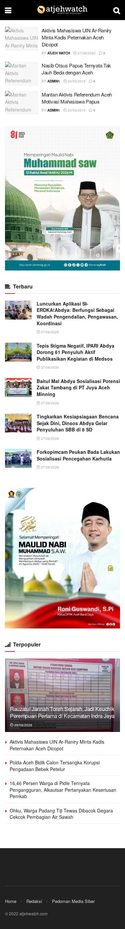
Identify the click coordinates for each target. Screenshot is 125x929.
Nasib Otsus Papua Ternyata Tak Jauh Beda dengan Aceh (76, 69)
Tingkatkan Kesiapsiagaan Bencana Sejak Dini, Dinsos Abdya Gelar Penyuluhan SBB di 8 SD (78, 423)
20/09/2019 (76, 81)
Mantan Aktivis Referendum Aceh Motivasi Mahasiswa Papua (77, 98)
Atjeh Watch (58, 53)
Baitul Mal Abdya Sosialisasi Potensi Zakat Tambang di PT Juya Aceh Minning (78, 387)
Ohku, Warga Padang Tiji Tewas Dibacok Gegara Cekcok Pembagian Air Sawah (61, 813)
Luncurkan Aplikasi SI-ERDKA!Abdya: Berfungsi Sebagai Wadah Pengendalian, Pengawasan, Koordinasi (77, 313)
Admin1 (53, 81)
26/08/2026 (22, 725)
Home (10, 901)
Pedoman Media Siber (73, 901)
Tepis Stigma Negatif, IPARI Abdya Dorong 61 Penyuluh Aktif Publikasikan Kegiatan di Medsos (75, 352)
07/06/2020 (86, 53)
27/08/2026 (49, 332)
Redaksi (34, 901)
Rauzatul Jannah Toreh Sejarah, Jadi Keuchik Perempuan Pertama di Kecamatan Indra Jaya (62, 712)
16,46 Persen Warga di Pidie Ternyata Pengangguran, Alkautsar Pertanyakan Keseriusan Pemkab (63, 789)
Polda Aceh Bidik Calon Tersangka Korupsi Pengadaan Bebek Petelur (55, 765)
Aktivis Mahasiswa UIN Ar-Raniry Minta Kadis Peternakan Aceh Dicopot (77, 37)
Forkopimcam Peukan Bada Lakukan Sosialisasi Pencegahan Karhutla (78, 455)
